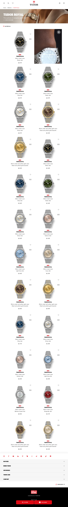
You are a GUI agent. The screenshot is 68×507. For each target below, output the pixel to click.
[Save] (31, 34)
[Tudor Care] (34, 475)
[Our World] (34, 470)
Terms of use (34, 499)
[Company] (34, 479)
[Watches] (34, 461)
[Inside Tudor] (34, 466)
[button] (8, 3)
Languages (60, 484)
